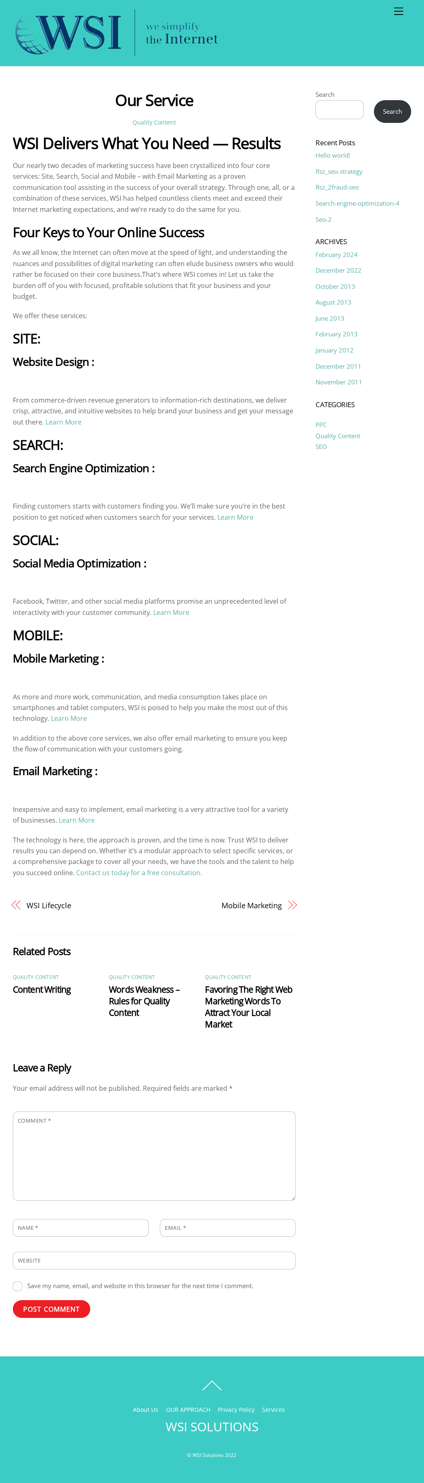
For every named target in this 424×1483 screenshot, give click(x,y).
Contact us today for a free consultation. (139, 872)
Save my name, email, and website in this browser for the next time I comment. (140, 1285)
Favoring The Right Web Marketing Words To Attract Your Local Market (248, 1007)
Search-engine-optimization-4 (358, 203)
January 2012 (335, 350)
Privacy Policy (236, 1409)
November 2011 (339, 382)
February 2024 (337, 254)
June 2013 (330, 318)
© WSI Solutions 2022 (211, 1455)
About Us (145, 1409)
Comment (34, 1120)
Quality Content (154, 122)
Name (28, 1227)
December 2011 (338, 366)
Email (175, 1227)
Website (29, 1260)
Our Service (154, 99)
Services (273, 1409)
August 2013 (334, 302)
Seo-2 (324, 219)
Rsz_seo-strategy (339, 171)
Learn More (64, 422)
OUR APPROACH (188, 1409)
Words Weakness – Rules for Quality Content (144, 1001)
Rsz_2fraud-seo (337, 187)
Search (325, 94)
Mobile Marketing (252, 905)
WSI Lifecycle (48, 905)
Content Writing (42, 989)
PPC (321, 424)
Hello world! (333, 155)
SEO (321, 446)
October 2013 (335, 286)
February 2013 (337, 334)
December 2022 (338, 270)
